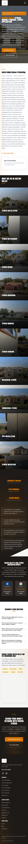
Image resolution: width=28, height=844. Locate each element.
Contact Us (4, 828)
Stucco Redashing (6, 787)
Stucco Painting (5, 792)
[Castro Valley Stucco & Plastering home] (5, 2)
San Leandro (13, 669)
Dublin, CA (4, 810)
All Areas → (4, 817)
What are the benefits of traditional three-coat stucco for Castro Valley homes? (14, 642)
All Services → (5, 795)
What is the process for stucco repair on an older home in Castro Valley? (14, 629)
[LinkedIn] (6, 773)
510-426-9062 (10, 55)
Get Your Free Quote (14, 739)
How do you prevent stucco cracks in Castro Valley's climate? (14, 623)
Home (3, 823)
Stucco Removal (6, 790)
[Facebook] (3, 773)
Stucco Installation (6, 780)
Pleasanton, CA (5, 812)
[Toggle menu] (24, 3)
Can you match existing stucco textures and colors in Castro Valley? (14, 635)
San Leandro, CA (6, 807)
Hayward (5, 669)
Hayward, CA (5, 805)
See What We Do (9, 50)
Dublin (20, 669)
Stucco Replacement (7, 782)
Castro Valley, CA (6, 802)
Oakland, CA (5, 815)
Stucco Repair (5, 785)
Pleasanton (5, 672)
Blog (3, 826)
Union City (20, 672)
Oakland (13, 672)
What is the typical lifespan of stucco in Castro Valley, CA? (14, 617)
